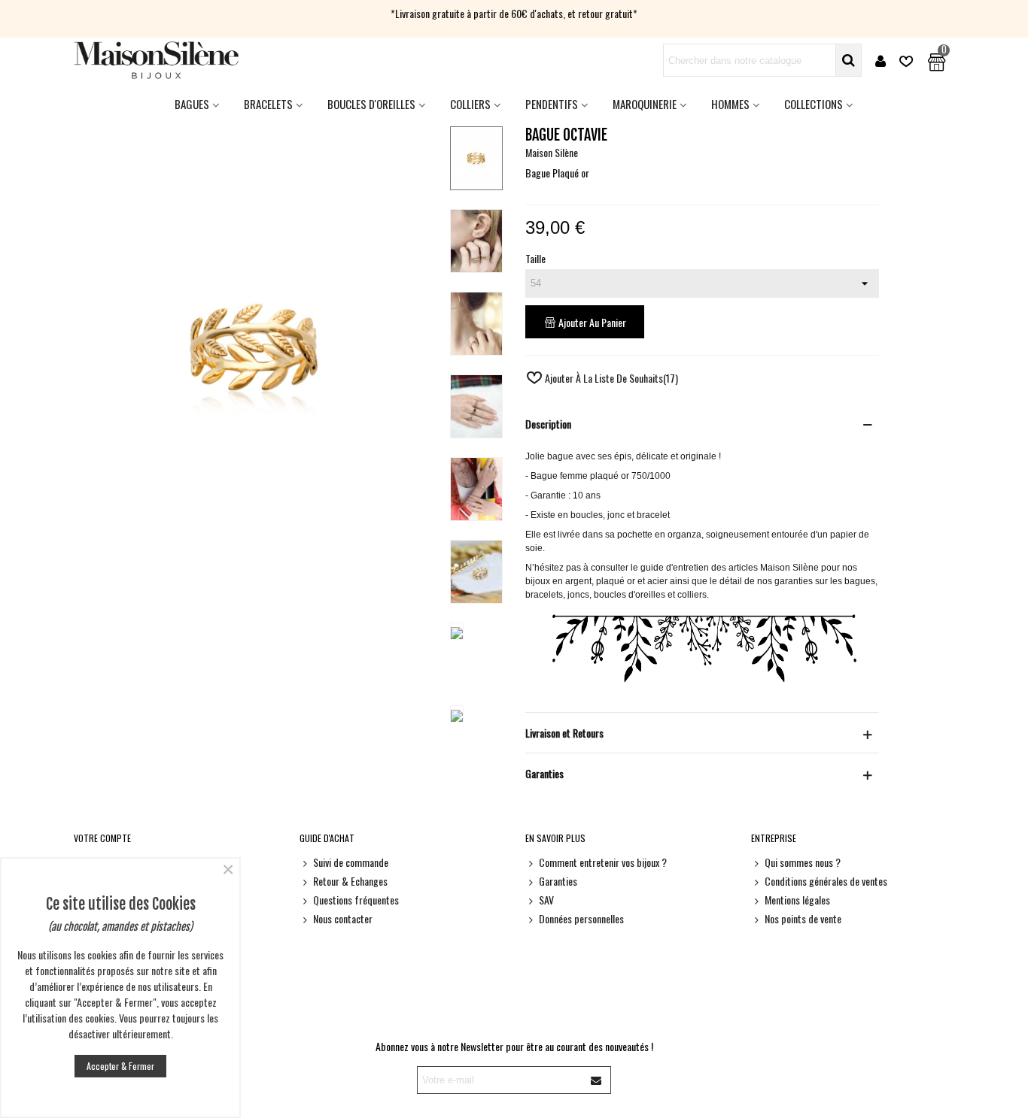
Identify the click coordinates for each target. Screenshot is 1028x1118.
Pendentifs (551, 103)
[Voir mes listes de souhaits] (907, 60)
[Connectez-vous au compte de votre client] (880, 60)
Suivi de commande (350, 862)
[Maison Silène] (156, 60)
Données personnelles (581, 918)
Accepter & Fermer (120, 1065)
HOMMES (730, 103)
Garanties (558, 881)
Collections (813, 103)
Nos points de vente (803, 918)
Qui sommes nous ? (803, 862)
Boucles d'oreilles (371, 103)
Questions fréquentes (356, 899)
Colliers (470, 103)
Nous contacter (343, 918)
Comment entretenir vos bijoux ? (603, 862)
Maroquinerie (645, 103)
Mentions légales (797, 899)
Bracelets (268, 103)
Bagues (192, 103)
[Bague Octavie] (256, 563)
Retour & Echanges (350, 881)
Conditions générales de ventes (826, 881)
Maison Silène (551, 152)
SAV (546, 899)
